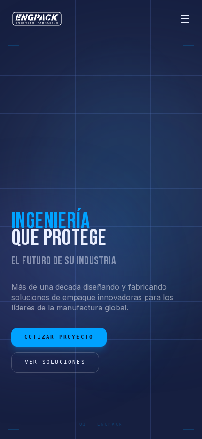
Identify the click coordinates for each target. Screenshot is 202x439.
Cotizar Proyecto (58, 337)
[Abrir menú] (185, 18)
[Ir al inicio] (36, 19)
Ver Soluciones (55, 362)
